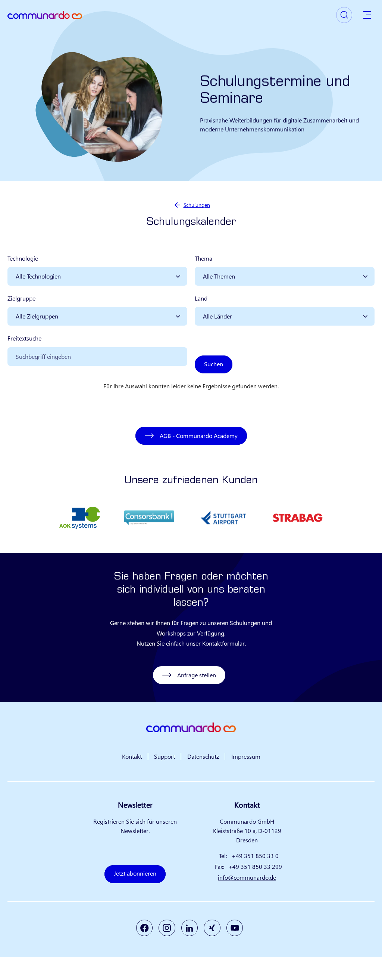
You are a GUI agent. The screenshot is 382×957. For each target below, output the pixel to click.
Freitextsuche (24, 338)
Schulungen (197, 204)
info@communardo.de (247, 877)
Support (164, 756)
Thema (203, 258)
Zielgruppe (21, 298)
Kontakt (132, 756)
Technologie (22, 258)
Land (201, 298)
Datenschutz (203, 756)
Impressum (245, 756)
